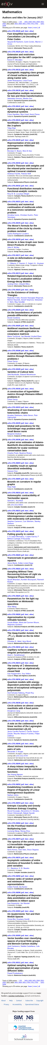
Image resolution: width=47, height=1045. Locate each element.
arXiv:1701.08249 (14, 764)
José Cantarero (13, 946)
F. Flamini (21, 263)
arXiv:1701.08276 (14, 858)
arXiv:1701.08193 (14, 407)
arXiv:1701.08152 (14, 186)
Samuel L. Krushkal (15, 501)
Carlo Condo (29, 42)
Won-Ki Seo (27, 151)
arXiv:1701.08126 (14, 31)
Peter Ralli (11, 487)
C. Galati (29, 263)
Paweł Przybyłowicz (15, 973)
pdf (22, 31)
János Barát (12, 563)
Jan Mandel (25, 336)
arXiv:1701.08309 (14, 935)
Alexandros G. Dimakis (30, 811)
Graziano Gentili (23, 919)
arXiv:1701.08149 (14, 140)
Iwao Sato (22, 850)
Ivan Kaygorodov (14, 674)
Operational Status (32, 1004)
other (31, 31)
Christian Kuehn (26, 215)
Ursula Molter (12, 622)
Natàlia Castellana (28, 946)
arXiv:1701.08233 (14, 663)
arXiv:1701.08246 (14, 744)
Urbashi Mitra (24, 284)
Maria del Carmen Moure (29, 622)
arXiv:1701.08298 (14, 892)
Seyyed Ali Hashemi (15, 42)
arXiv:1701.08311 (14, 963)
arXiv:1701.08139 (14, 90)
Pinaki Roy (29, 693)
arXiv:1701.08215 (14, 511)
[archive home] (7, 4)
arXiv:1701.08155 (14, 223)
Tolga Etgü (11, 128)
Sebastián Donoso (14, 98)
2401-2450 (28, 22)
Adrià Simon (28, 415)
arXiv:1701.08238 (14, 703)
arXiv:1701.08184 (14, 310)
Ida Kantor (23, 887)
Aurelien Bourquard (28, 580)
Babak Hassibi (29, 813)
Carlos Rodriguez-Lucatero (18, 234)
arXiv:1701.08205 (14, 479)
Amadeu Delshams (14, 415)
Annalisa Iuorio (13, 215)
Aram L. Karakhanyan (16, 655)
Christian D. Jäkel (14, 641)
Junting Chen (12, 284)
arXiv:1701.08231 (14, 630)
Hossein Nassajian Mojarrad (32, 298)
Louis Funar (27, 80)
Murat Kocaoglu (13, 811)
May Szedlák (20, 302)
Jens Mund (26, 641)
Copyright (39, 1000)
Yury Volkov (26, 674)
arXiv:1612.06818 (17, 505)
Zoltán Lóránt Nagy (25, 563)
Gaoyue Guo (12, 471)
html (26, 31)
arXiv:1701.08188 (14, 351)
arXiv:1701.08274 (14, 839)
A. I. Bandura (12, 868)
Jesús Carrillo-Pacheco (16, 731)
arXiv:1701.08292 (14, 876)
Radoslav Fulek (13, 298)
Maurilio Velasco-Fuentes (24, 734)
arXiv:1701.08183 (14, 290)
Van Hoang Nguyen (15, 774)
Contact (19, 1000)
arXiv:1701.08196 (14, 440)
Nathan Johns (12, 795)
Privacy (6, 1004)
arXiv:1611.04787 (22, 756)
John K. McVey (13, 247)
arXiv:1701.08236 (14, 679)
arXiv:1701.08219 (14, 531)
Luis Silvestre (28, 521)
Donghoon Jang (13, 711)
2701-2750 (34, 24)
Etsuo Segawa (33, 850)
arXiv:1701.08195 (14, 423)
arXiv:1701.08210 (14, 493)
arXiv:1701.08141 (14, 106)
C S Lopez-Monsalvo (15, 537)
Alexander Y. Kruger (15, 752)
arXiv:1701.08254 (14, 803)
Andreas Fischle (13, 174)
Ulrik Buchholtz (13, 374)
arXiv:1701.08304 (14, 911)
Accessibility (17, 1004)
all (39, 28)
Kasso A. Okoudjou (14, 60)
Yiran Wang (11, 607)
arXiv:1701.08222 (14, 569)
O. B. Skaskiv (24, 868)
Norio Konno (12, 850)
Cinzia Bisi (11, 919)
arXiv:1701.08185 (14, 326)
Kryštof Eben (36, 336)
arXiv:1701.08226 (14, 614)
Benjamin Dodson (14, 434)
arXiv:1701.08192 (14, 389)
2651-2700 (26, 24)
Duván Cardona (13, 318)
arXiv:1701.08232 (14, 647)
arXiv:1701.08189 (14, 369)
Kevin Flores (35, 114)
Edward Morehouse (28, 374)
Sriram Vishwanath (14, 813)
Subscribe (29, 1000)
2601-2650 (18, 24)
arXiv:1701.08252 (14, 784)
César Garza (12, 361)
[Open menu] (42, 4)
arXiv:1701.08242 (14, 721)
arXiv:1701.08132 (14, 70)
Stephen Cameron (14, 521)
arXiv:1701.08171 (14, 255)
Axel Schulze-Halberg (15, 693)
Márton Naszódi (13, 300)
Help (11, 1000)
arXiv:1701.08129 (14, 52)
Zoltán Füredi (12, 887)
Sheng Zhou (25, 831)
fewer (30, 28)
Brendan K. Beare (14, 151)
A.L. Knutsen (39, 263)
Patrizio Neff (26, 174)
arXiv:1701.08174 (14, 273)
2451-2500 (36, 22)
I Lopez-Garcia (31, 537)
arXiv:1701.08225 (14, 596)
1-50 (20, 22)
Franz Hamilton (13, 114)
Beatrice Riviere (25, 453)
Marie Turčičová (13, 336)
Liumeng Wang (13, 831)
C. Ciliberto (11, 263)
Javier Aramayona (14, 80)
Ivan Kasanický (13, 903)
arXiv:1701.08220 (14, 555)
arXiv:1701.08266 (14, 823)
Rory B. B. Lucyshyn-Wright (18, 194)
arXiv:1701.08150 (14, 163)
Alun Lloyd (24, 114)
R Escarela (25, 539)
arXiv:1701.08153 (14, 202)
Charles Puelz (12, 453)
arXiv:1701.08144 (14, 120)
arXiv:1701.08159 (14, 239)
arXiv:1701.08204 (14, 463)
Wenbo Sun (27, 98)
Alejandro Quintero (14, 625)
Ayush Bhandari (13, 580)
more (35, 28)
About (3, 1000)
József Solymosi (27, 300)
